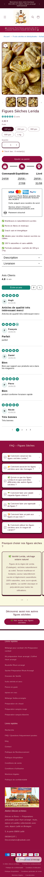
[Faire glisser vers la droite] (41, 102)
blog (6, 741)
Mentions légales (12, 774)
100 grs (7, 129)
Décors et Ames (14, 864)
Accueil (7, 36)
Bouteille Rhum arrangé (15, 665)
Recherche (9, 730)
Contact (8, 747)
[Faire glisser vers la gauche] (2, 102)
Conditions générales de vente (31, 871)
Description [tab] (11, 257)
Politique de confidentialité (16, 780)
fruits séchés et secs (13, 682)
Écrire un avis (16, 287)
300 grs (33, 129)
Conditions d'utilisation (14, 769)
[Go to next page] (31, 430)
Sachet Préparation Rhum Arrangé (19, 671)
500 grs (7, 135)
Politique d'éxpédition (14, 758)
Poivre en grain (11, 687)
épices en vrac (11, 692)
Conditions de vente (13, 763)
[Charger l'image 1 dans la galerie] (11, 102)
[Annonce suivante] (39, 4)
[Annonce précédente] (4, 4)
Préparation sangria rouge (16, 709)
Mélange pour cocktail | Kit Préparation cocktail (21, 649)
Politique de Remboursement (17, 752)
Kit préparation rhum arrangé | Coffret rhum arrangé (21, 657)
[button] (5, 17)
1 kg (19, 135)
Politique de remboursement (31, 864)
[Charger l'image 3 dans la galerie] (33, 102)
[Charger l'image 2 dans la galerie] (22, 102)
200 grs (20, 129)
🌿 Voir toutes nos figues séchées (22, 621)
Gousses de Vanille (13, 676)
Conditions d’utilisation (33, 867)
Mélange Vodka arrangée (15, 698)
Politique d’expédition (12, 871)
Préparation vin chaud (14, 704)
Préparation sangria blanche (17, 715)
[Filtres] (33, 288)
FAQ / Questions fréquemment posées (21, 735)
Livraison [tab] (9, 263)
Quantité (5, 140)
